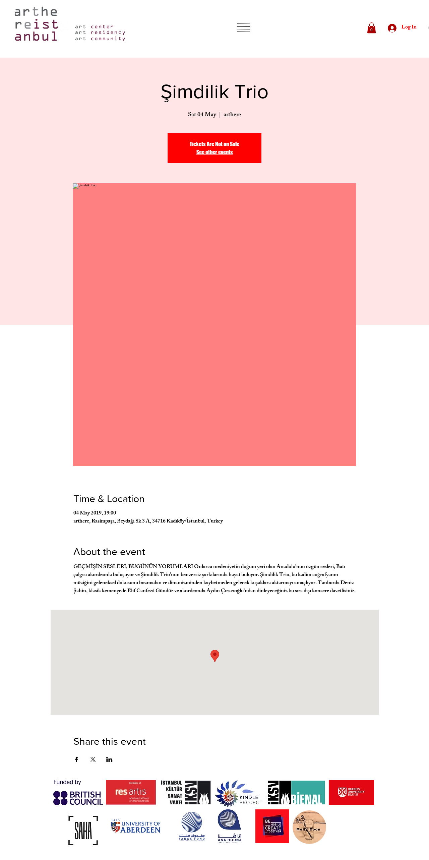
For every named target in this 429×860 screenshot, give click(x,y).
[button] (243, 28)
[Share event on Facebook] (76, 759)
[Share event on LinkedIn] (109, 759)
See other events (214, 152)
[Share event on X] (93, 759)
